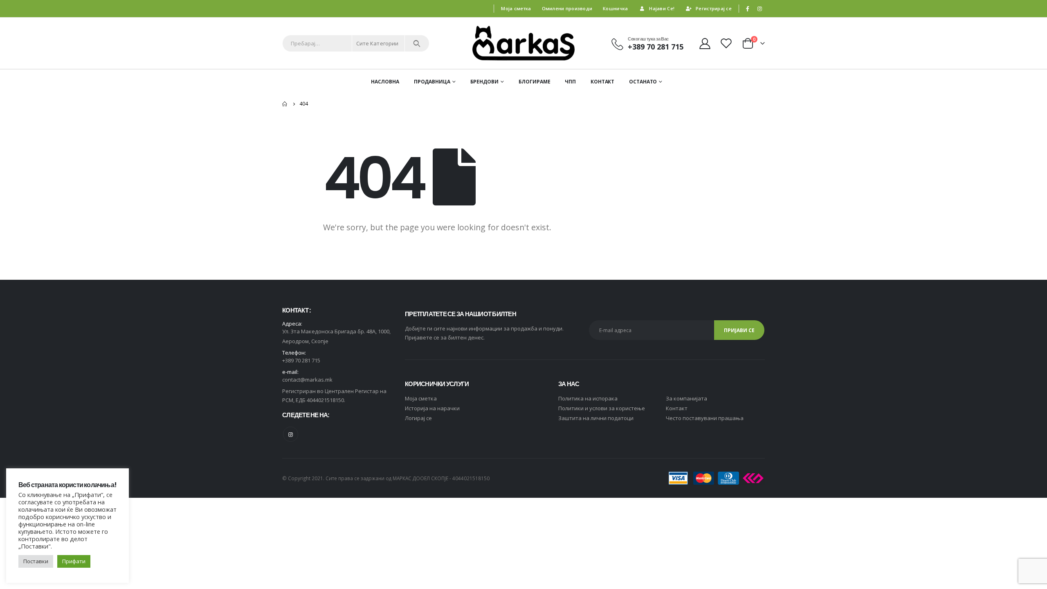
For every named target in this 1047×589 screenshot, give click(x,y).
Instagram (290, 434)
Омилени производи (567, 8)
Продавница (432, 81)
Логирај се (418, 418)
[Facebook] (747, 8)
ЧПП (570, 81)
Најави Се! (661, 8)
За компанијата (686, 398)
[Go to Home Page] (285, 104)
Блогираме (534, 81)
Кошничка (615, 8)
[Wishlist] (727, 43)
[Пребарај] (417, 43)
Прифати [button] (73, 561)
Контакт (602, 81)
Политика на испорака (588, 398)
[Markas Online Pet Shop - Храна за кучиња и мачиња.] (523, 43)
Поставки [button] (35, 561)
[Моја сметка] (704, 43)
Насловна (385, 81)
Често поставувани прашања (705, 418)
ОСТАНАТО (643, 81)
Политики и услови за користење (601, 408)
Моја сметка (516, 8)
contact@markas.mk (307, 379)
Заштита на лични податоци (596, 418)
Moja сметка (421, 398)
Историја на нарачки (432, 408)
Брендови (484, 81)
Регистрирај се (714, 8)
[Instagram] (759, 8)
